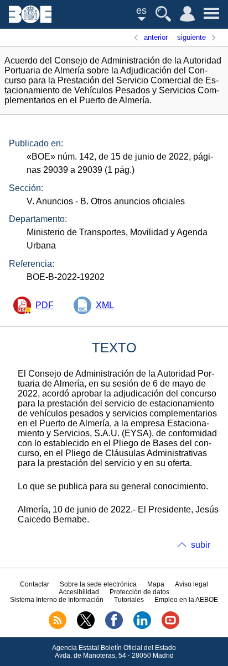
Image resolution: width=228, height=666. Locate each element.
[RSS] (57, 627)
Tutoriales (129, 600)
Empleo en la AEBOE (186, 600)
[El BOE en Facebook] (114, 627)
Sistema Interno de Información (56, 600)
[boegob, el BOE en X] (86, 627)
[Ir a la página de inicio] (30, 20)
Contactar (34, 584)
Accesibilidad (79, 592)
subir (200, 544)
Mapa (155, 584)
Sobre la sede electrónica (98, 584)
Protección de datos (139, 592)
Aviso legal (191, 584)
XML (105, 305)
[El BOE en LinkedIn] (142, 627)
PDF (44, 305)
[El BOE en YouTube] (170, 627)
